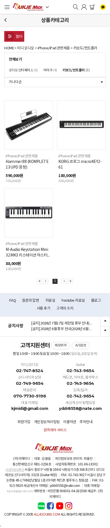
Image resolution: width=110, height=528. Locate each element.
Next (105, 331)
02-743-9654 (80, 370)
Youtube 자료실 (73, 301)
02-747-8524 (29, 370)
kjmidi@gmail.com (29, 408)
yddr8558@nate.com (80, 408)
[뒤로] (5, 20)
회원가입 (23, 422)
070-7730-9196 (29, 396)
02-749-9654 (30, 383)
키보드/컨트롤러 (85, 48)
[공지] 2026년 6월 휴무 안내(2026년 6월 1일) (63, 329)
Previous (105, 322)
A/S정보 (80, 345)
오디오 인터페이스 (23, 70)
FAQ (12, 301)
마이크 (50, 70)
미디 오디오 (25, 48)
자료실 (50, 301)
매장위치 (61, 345)
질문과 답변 (30, 301)
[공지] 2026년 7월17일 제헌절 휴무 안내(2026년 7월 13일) (63, 323)
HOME (9, 48)
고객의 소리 (64, 308)
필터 (19, 37)
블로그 (96, 301)
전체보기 (15, 59)
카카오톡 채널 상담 (103, 7)
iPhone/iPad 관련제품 (54, 48)
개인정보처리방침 (47, 422)
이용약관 (69, 422)
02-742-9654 (80, 396)
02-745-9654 (80, 383)
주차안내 (86, 422)
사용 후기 (43, 308)
